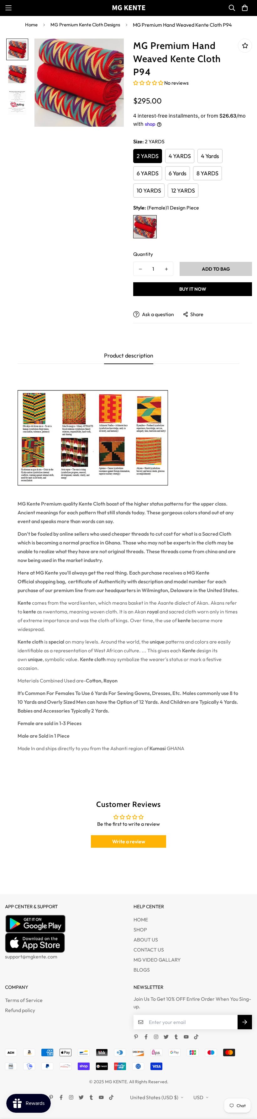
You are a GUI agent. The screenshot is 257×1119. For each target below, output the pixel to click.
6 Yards (177, 173)
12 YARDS (183, 190)
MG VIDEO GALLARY (157, 960)
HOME (141, 919)
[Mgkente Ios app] (64, 943)
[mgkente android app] (64, 924)
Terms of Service (24, 1000)
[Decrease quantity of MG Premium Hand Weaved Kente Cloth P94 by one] (140, 269)
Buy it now (192, 289)
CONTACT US (149, 950)
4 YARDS (180, 156)
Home (31, 25)
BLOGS (142, 970)
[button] (148, 83)
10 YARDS (149, 190)
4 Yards (210, 156)
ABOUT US (146, 939)
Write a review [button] (128, 841)
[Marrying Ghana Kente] (129, 8)
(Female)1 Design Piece (145, 226)
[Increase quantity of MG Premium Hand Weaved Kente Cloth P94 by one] (166, 269)
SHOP (140, 929)
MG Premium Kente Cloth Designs (85, 25)
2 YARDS (148, 156)
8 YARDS (207, 173)
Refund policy (20, 1010)
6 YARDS (148, 173)
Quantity (143, 254)
